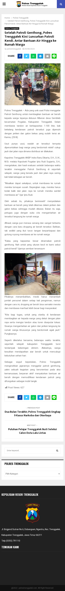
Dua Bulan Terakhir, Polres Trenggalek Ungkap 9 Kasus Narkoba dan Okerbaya (32, 414)
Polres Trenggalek (11, 28)
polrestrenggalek (14, 49)
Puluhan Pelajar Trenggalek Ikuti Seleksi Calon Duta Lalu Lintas (32, 431)
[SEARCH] (57, 451)
